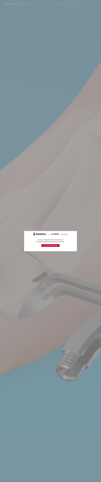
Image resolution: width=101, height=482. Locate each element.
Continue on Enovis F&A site (50, 245)
